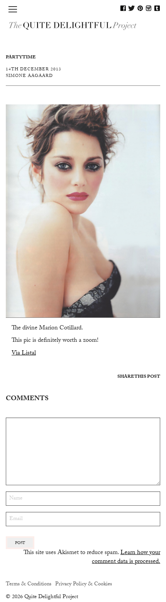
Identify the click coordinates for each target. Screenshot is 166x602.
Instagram (148, 8)
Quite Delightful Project (83, 25)
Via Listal (24, 353)
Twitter (131, 8)
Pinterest (140, 8)
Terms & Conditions (28, 584)
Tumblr (157, 8)
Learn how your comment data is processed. (126, 557)
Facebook (123, 8)
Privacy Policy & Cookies (83, 584)
